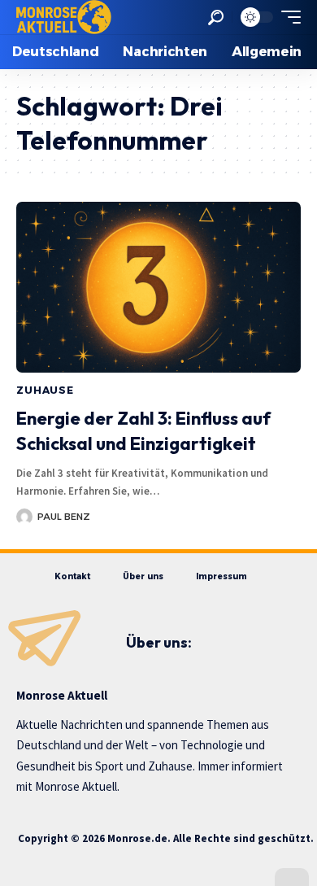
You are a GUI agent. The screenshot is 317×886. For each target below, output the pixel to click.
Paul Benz (63, 516)
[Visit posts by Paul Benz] (24, 516)
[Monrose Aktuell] (63, 17)
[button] (216, 17)
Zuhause (45, 390)
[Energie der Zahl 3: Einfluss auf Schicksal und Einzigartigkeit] (158, 287)
